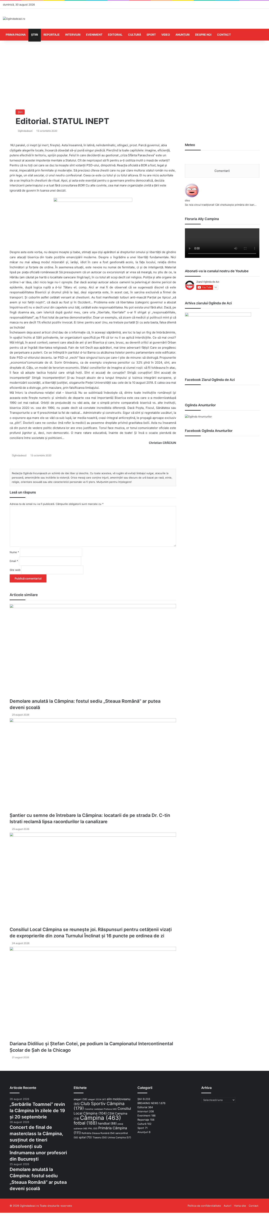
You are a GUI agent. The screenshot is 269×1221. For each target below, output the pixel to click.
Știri (34, 34)
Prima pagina (16, 34)
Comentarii (222, 171)
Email (14, 561)
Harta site (240, 1205)
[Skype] (3, 1214)
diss (187, 200)
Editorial (115, 34)
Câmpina (100, 1117)
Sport (151, 34)
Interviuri (73, 34)
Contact (224, 34)
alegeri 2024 (97, 1099)
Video (165, 34)
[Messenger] (4, 1214)
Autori (227, 1205)
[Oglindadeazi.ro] (14, 19)
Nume (14, 552)
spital (85, 1137)
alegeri (80, 1099)
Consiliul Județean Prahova (101, 1109)
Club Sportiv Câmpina (99, 1106)
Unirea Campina (119, 1137)
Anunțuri (182, 34)
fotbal (85, 1123)
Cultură (134, 34)
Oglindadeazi (25, 130)
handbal (107, 1123)
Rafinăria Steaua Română (98, 1133)
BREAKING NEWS (147, 1103)
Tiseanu (100, 1137)
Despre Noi (203, 34)
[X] (1, 1214)
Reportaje (52, 34)
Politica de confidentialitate (204, 1205)
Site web (15, 569)
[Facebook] (0, 1214)
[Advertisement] (134, 74)
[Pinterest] (2, 1214)
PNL (92, 1128)
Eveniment (94, 34)
